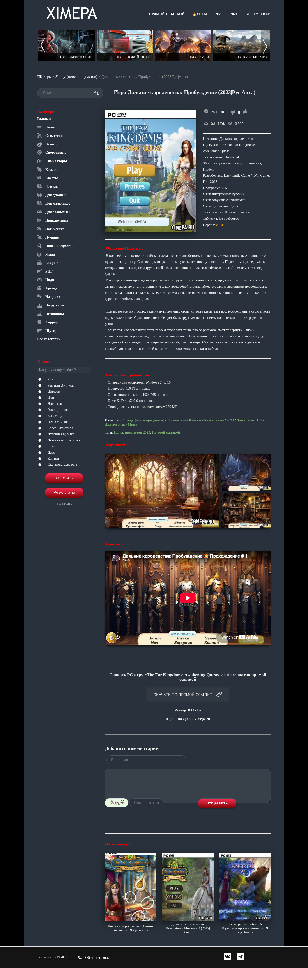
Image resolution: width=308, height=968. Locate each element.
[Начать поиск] (96, 93)
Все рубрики (258, 14)
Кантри (53, 458)
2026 (234, 14)
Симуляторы (56, 161)
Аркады (52, 288)
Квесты (51, 178)
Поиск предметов (59, 246)
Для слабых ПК (58, 212)
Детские (51, 186)
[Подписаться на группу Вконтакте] (227, 957)
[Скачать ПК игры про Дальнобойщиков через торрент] (73, 45)
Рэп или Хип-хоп (61, 385)
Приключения (56, 220)
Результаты (64, 492)
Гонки (50, 127)
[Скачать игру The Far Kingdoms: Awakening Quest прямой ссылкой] (187, 695)
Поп (51, 397)
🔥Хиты (200, 14)
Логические (54, 229)
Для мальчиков (58, 203)
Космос (51, 169)
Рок (50, 379)
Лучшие (52, 237)
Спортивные (55, 152)
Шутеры (52, 331)
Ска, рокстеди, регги (64, 464)
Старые (51, 263)
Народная (55, 403)
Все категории (48, 339)
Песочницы (54, 314)
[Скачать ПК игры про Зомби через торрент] (131, 45)
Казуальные (214, 420)
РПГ (49, 271)
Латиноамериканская (64, 440)
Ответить (64, 478)
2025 (219, 14)
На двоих (52, 297)
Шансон (54, 391)
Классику (55, 416)
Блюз (51, 446)
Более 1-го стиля (60, 428)
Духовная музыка (61, 434)
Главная (44, 118)
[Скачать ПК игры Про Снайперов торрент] (248, 45)
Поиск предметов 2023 (132, 432)
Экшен (51, 144)
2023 (230, 420)
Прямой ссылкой (167, 14)
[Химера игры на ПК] (71, 12)
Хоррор (51, 322)
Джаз (51, 452)
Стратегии (54, 135)
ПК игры (44, 76)
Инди (49, 280)
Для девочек (55, 195)
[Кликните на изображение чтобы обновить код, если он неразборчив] (116, 802)
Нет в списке (58, 422)
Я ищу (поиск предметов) (76, 76)
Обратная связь (96, 957)
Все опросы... (64, 503)
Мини (50, 254)
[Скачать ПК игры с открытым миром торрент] (190, 45)
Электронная (58, 410)
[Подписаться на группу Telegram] (240, 957)
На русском (54, 305)
